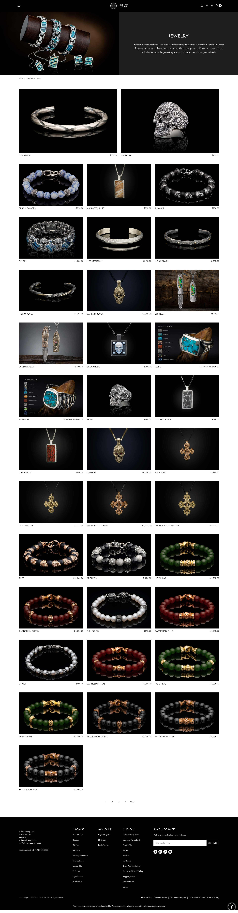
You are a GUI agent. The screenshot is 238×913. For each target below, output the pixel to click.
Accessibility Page (125, 906)
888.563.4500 (35, 843)
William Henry (42, 897)
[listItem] (195, 897)
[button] (202, 5)
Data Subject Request (178, 897)
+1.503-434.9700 (41, 850)
